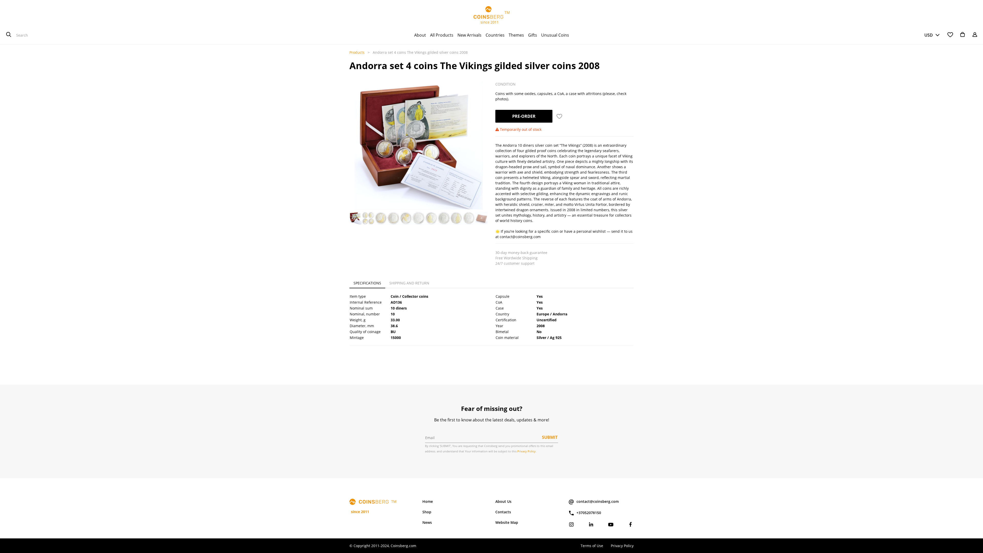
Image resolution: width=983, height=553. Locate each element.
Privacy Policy (622, 545)
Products (357, 52)
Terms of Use (592, 545)
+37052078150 (588, 512)
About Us (503, 501)
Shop (426, 511)
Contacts (503, 511)
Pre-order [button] (524, 116)
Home (427, 501)
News (427, 522)
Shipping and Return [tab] (409, 283)
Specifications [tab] (367, 283)
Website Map (506, 522)
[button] (354, 132)
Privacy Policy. (526, 451)
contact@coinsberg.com (597, 501)
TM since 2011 (491, 17)
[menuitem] (420, 35)
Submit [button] (550, 437)
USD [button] (928, 35)
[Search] (8, 35)
